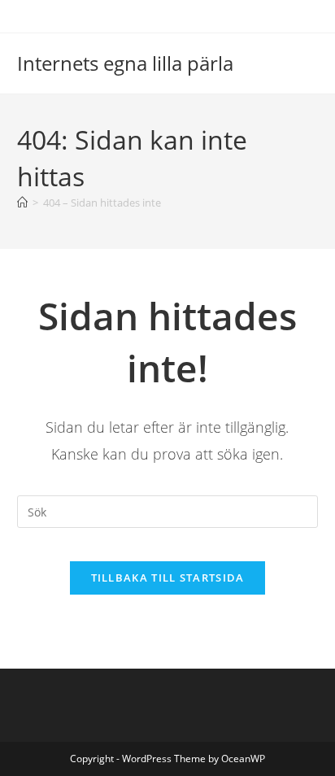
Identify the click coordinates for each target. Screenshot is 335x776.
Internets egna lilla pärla (125, 63)
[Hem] (22, 202)
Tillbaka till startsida (168, 577)
